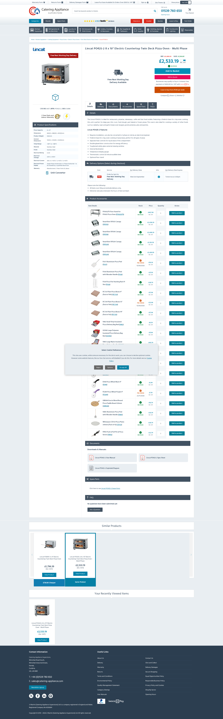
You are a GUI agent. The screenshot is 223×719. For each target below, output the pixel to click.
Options (110, 367)
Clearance (136, 21)
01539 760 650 (171, 11)
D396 (105, 384)
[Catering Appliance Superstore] (49, 11)
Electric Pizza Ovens (73, 39)
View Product (49, 574)
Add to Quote (172, 77)
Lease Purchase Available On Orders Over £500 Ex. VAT (114, 2)
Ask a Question (95, 509)
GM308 (105, 406)
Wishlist (180, 95)
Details (90, 106)
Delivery (100, 106)
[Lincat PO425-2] (55, 74)
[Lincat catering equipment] (39, 49)
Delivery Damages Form (77, 2)
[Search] (154, 11)
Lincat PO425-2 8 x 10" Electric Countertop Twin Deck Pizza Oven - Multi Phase (42, 625)
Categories (35, 21)
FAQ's (152, 106)
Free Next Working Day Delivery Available (118, 81)
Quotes (160, 21)
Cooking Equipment (53, 39)
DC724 (115, 304)
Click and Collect (151, 662)
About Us (100, 658)
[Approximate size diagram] (55, 98)
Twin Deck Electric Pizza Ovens (89, 39)
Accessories (127, 106)
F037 (105, 264)
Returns (100, 671)
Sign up (144, 2)
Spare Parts (61, 21)
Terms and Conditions (104, 676)
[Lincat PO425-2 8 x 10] (42, 610)
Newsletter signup (37, 687)
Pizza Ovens (63, 39)
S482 (121, 324)
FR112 (110, 435)
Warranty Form (37, 2)
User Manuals (102, 694)
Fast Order (188, 21)
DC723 (115, 294)
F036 (120, 274)
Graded (148, 21)
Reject (98, 367)
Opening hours (165, 15)
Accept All (123, 367)
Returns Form (56, 2)
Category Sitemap (103, 689)
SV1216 (105, 234)
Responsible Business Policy (155, 681)
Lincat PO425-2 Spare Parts (110, 488)
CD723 (119, 425)
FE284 (105, 394)
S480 (120, 414)
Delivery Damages (151, 667)
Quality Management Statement (108, 685)
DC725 (114, 314)
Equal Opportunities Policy (154, 676)
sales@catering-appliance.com (47, 681)
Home (32, 39)
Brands (48, 21)
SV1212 (105, 224)
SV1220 (105, 244)
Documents (113, 106)
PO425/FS (119, 214)
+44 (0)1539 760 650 (41, 677)
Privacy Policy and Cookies (154, 685)
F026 (108, 284)
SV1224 (105, 254)
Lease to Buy (173, 21)
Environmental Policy (104, 681)
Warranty (100, 667)
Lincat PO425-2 (104, 39)
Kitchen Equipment (41, 39)
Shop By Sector (150, 689)
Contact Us (149, 658)
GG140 (108, 336)
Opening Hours (150, 694)
